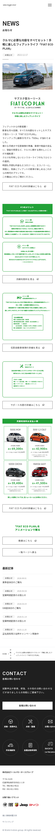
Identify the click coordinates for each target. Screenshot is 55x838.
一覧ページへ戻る (27, 552)
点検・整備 (30, 726)
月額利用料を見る (25, 279)
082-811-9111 (13, 785)
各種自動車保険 (30, 750)
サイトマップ (7, 821)
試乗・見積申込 (10, 726)
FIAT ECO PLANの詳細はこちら (25, 186)
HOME (4, 654)
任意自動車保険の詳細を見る (25, 347)
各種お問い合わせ (27, 705)
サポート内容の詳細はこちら (25, 404)
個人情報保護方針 (9, 815)
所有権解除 (10, 750)
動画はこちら (25, 540)
